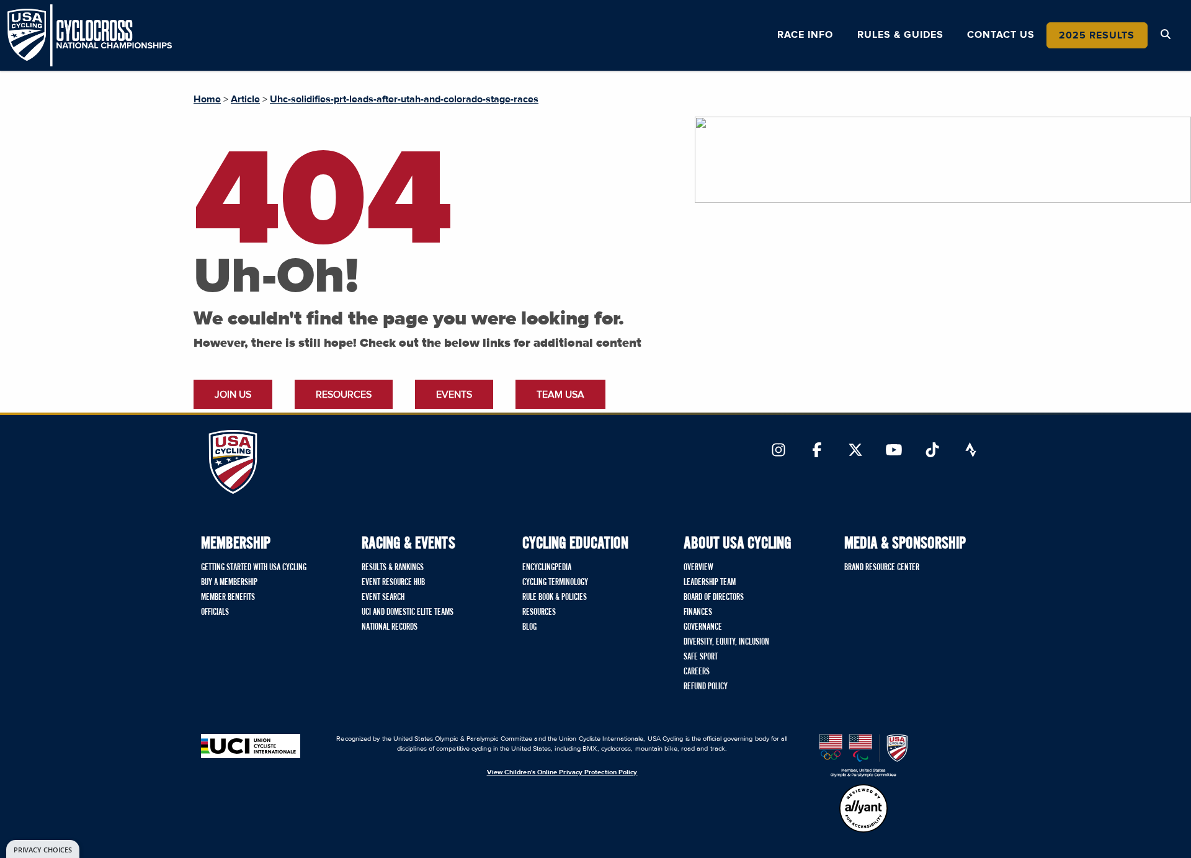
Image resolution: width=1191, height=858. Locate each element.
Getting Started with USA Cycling (253, 567)
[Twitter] (855, 451)
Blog (529, 627)
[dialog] (42, 849)
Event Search (383, 597)
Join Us (233, 395)
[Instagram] (778, 451)
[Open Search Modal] (1165, 34)
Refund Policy (706, 686)
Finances (698, 612)
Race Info (805, 35)
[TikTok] (932, 451)
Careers (697, 672)
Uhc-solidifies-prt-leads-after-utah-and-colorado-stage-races (404, 99)
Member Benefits (228, 597)
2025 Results (1097, 35)
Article (245, 99)
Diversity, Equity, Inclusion (726, 642)
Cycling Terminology (555, 582)
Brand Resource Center (881, 567)
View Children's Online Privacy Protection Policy (562, 772)
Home (207, 99)
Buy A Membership (229, 582)
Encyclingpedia (546, 567)
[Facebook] (817, 451)
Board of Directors (714, 597)
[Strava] (970, 451)
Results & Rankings (393, 567)
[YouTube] (894, 451)
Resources (344, 395)
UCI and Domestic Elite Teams (407, 612)
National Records (389, 627)
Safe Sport (701, 657)
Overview (698, 567)
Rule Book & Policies (554, 597)
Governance (703, 627)
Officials (215, 612)
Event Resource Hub (393, 582)
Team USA (560, 395)
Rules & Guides (900, 35)
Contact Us (1001, 35)
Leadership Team (710, 582)
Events (454, 395)
